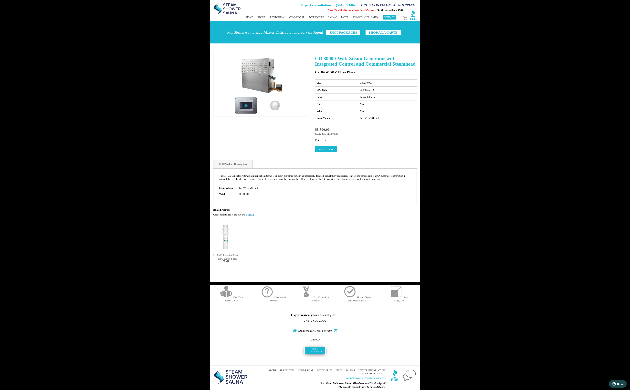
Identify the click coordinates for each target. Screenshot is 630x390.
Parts (339, 370)
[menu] (303, 17)
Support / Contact (373, 373)
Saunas (350, 370)
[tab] (233, 164)
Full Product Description (233, 164)
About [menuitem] (261, 17)
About (272, 370)
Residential (287, 370)
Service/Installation (371, 370)
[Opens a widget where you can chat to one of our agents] (618, 384)
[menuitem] (277, 17)
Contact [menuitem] (389, 17)
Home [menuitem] (249, 17)
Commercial (306, 370)
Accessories (324, 370)
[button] (223, 260)
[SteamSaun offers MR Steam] (227, 8)
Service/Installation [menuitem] (366, 17)
